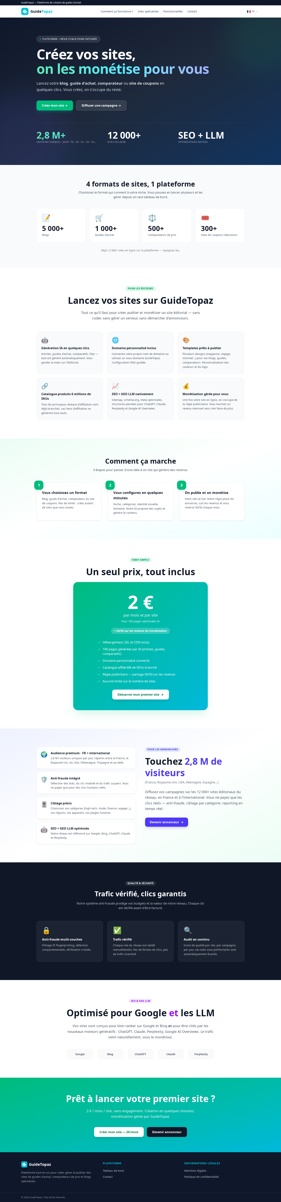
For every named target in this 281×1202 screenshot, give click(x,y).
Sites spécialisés (148, 11)
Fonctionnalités (173, 11)
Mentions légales (195, 1170)
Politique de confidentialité (201, 1177)
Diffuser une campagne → (101, 105)
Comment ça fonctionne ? (117, 11)
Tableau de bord (113, 1170)
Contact (192, 11)
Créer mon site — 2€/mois (118, 1132)
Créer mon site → (55, 105)
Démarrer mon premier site (141, 694)
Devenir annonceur (167, 822)
